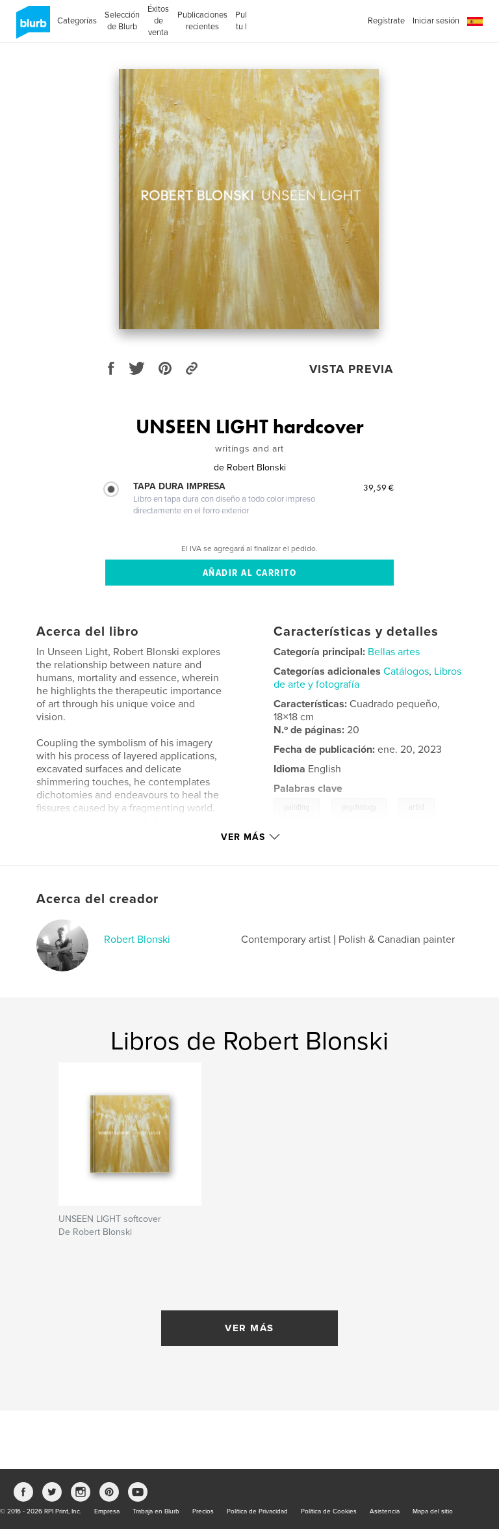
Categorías (77, 21)
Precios (203, 1511)
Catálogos (406, 671)
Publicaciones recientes (202, 21)
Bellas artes (394, 651)
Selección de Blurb (122, 21)
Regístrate (386, 21)
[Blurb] (30, 27)
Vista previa (351, 369)
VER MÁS (249, 1328)
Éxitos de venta (158, 21)
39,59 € (378, 487)
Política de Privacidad (257, 1511)
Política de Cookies (329, 1511)
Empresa (107, 1511)
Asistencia (385, 1511)
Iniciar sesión (436, 21)
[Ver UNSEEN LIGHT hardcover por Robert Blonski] (248, 199)
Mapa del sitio (433, 1511)
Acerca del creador (97, 899)
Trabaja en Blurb (156, 1511)
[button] (475, 22)
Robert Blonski (137, 939)
